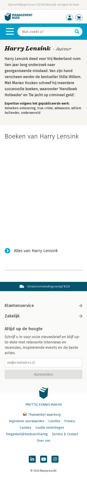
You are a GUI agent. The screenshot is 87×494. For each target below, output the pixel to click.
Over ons (43, 441)
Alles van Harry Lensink (36, 250)
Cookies (25, 428)
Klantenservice (19, 305)
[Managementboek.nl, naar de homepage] (18, 20)
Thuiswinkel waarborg (44, 415)
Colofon (54, 421)
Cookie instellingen (49, 428)
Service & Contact (65, 434)
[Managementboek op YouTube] (43, 459)
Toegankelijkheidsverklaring (27, 434)
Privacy (69, 421)
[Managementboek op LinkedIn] (32, 459)
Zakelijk (12, 316)
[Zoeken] (77, 31)
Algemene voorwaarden (26, 421)
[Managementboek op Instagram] (55, 459)
